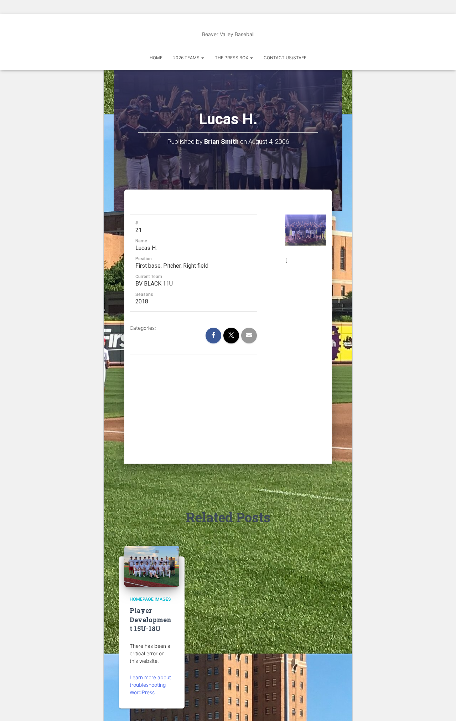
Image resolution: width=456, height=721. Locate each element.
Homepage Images (150, 599)
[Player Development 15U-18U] (151, 566)
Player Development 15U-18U (150, 619)
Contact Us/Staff (285, 57)
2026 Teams (187, 57)
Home (156, 57)
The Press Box (232, 57)
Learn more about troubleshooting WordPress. (150, 684)
